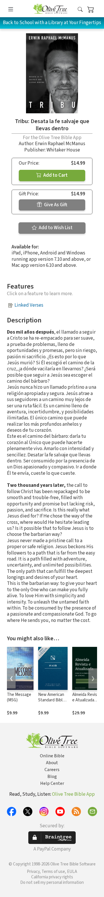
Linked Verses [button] (28, 305)
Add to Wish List (55, 227)
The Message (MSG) (19, 697)
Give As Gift (55, 204)
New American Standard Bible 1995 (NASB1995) (51, 703)
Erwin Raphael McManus (60, 143)
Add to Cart (55, 175)
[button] (80, 10)
